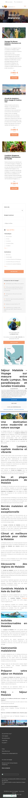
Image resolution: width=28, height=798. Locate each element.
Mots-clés (6, 207)
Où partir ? (4, 742)
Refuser (14, 403)
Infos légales (5, 736)
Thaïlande (24, 598)
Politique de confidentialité (8, 409)
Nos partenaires (6, 738)
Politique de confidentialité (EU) (10, 753)
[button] (26, 388)
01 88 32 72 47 (14, 334)
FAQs (3, 749)
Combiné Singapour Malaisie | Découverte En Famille (13, 157)
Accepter (14, 399)
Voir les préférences (14, 407)
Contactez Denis (14, 342)
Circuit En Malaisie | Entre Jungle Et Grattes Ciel (13, 100)
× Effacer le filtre (8, 223)
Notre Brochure (6, 751)
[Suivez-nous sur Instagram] (21, 794)
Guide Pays (4, 740)
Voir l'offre (14, 77)
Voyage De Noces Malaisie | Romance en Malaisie (13, 43)
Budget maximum (9, 215)
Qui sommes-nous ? (7, 733)
